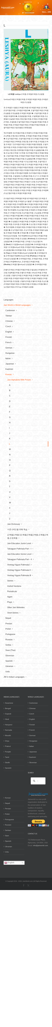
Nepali (7, 803)
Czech (31, 714)
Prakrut (8, 746)
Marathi (8, 735)
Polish (7, 814)
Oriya (7, 741)
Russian (8, 825)
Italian (31, 746)
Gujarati (8, 714)
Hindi (7, 719)
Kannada (8, 730)
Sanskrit (8, 768)
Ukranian (8, 847)
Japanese (33, 752)
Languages (8, 300)
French (32, 730)
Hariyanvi (8, 725)
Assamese (9, 703)
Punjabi (8, 752)
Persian (8, 809)
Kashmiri (32, 757)
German (32, 735)
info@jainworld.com (40, 845)
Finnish (32, 725)
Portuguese (9, 819)
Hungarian (33, 741)
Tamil (7, 757)
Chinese (32, 708)
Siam (7, 836)
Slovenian (33, 762)
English (32, 719)
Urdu (7, 852)
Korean (8, 798)
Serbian (8, 830)
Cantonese (33, 703)
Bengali (8, 708)
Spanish (8, 841)
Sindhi (7, 762)
